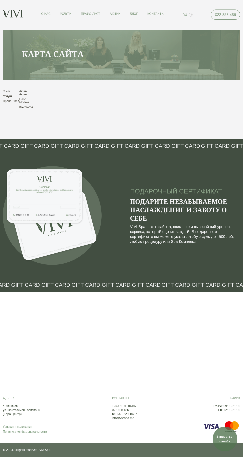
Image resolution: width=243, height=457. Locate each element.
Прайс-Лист (90, 13)
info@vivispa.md (123, 418)
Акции (115, 13)
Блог (134, 13)
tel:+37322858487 (124, 414)
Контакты (155, 13)
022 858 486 (225, 15)
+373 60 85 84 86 (124, 406)
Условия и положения (17, 426)
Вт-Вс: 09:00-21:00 (226, 406)
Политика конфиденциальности (25, 431)
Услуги (65, 13)
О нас (45, 13)
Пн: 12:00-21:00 (229, 410)
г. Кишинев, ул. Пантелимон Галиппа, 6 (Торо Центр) (21, 410)
